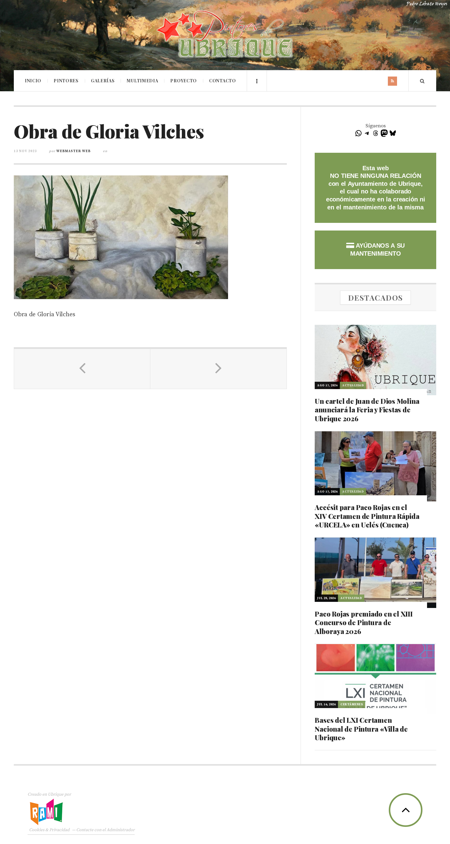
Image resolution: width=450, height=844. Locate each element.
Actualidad (353, 385)
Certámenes (351, 704)
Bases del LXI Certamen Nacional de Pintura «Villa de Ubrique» (361, 728)
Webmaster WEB (73, 151)
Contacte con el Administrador (105, 830)
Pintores (66, 81)
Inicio (33, 81)
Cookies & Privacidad (49, 830)
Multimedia (142, 81)
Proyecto (183, 81)
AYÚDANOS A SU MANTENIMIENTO (377, 249)
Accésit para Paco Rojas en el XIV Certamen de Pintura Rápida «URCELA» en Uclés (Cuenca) (367, 516)
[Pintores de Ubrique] (225, 34)
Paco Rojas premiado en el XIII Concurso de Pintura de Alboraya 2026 (363, 622)
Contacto (222, 81)
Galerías (103, 81)
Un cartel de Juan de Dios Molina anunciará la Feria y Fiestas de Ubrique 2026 (367, 409)
